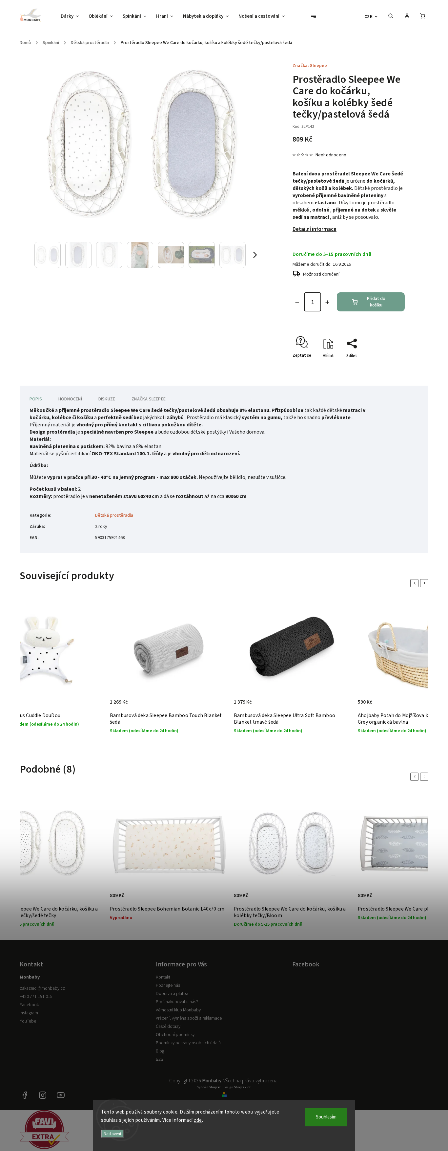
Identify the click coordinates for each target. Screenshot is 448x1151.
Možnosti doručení (321, 274)
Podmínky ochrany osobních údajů (188, 1043)
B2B (159, 1059)
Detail (215, 899)
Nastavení (112, 1134)
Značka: (310, 65)
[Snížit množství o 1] (297, 302)
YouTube (28, 1021)
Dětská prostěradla (114, 515)
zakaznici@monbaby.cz (42, 988)
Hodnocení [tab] (70, 399)
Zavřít (384, 367)
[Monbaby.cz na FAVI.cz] (44, 1147)
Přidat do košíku (376, 301)
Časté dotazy (168, 1026)
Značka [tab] (149, 399)
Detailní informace (314, 229)
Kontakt (163, 977)
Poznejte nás (168, 985)
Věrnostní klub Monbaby (178, 1010)
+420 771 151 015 (36, 996)
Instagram (29, 1013)
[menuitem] (72, 16)
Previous (415, 583)
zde (198, 1120)
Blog (160, 1051)
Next (425, 583)
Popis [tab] (36, 399)
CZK (368, 16)
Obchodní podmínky (175, 1034)
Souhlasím (326, 1117)
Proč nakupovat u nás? (177, 1002)
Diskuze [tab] (106, 399)
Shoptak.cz (242, 1087)
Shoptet (215, 1087)
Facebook (29, 1005)
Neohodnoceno (331, 155)
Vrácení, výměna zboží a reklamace (189, 1018)
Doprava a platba (172, 993)
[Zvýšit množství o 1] (327, 302)
